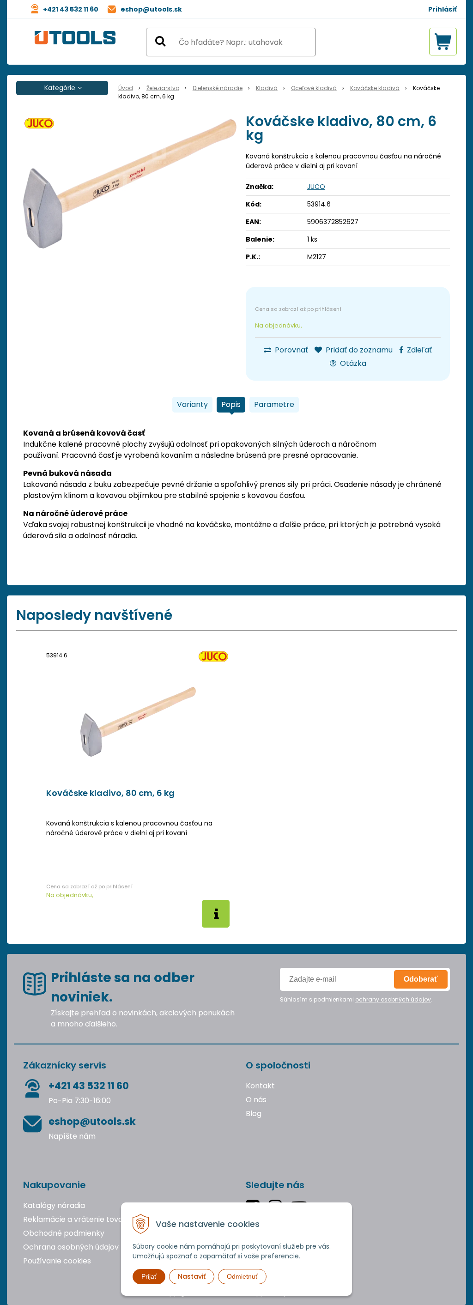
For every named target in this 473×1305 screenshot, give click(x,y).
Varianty (192, 404)
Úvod (125, 88)
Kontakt (260, 1085)
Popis (231, 404)
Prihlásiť (442, 9)
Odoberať (421, 979)
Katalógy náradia (54, 1205)
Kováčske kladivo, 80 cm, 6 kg (110, 793)
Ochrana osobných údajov (71, 1247)
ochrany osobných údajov (393, 999)
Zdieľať (418, 350)
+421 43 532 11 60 (70, 9)
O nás (256, 1099)
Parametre (274, 404)
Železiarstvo (162, 88)
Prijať (149, 1276)
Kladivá (267, 88)
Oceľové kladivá (314, 88)
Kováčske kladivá (375, 88)
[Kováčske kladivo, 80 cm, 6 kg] (129, 184)
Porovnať (290, 350)
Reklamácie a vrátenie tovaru (76, 1219)
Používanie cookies (57, 1261)
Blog (253, 1113)
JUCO (316, 186)
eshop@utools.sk (151, 9)
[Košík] (443, 41)
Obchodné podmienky (63, 1233)
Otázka (352, 363)
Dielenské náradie (218, 88)
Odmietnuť (242, 1276)
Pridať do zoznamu (358, 350)
